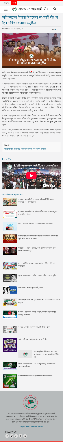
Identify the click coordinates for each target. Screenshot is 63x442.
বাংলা (14, 3)
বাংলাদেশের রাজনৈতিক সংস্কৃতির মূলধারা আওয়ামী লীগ (35, 376)
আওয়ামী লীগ (8, 149)
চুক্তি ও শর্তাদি (24, 427)
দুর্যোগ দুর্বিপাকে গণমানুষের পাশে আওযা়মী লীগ (32, 339)
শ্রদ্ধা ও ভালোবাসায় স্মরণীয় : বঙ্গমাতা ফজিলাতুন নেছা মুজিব (37, 275)
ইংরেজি (6, 3)
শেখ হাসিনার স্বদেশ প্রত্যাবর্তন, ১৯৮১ (30, 287)
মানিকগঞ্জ (17, 149)
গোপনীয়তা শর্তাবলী (37, 427)
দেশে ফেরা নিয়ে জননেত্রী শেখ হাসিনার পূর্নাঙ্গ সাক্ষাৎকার (35, 223)
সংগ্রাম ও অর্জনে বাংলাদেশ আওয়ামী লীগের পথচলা (34, 327)
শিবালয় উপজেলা (26, 149)
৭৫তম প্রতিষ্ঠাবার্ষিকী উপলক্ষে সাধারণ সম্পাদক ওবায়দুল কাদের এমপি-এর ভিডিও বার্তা (46, 354)
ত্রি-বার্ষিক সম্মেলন (39, 149)
